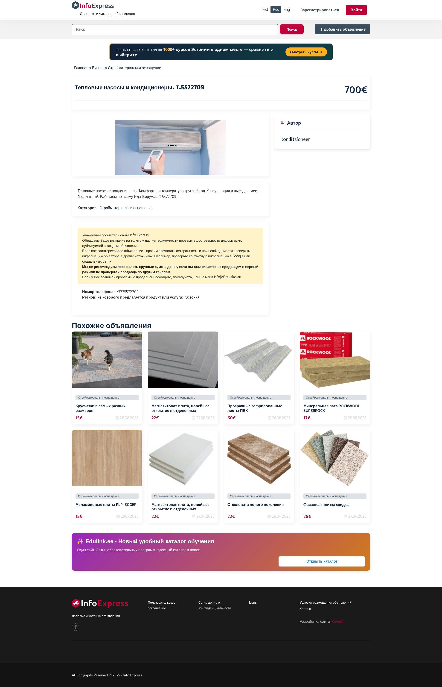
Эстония (192, 297)
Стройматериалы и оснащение (134, 67)
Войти (356, 10)
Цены (253, 602)
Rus (276, 9)
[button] (170, 147)
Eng (287, 9)
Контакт (305, 609)
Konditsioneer (295, 139)
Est (265, 9)
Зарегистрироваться (319, 10)
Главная (81, 67)
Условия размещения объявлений (325, 602)
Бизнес (98, 67)
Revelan (338, 621)
